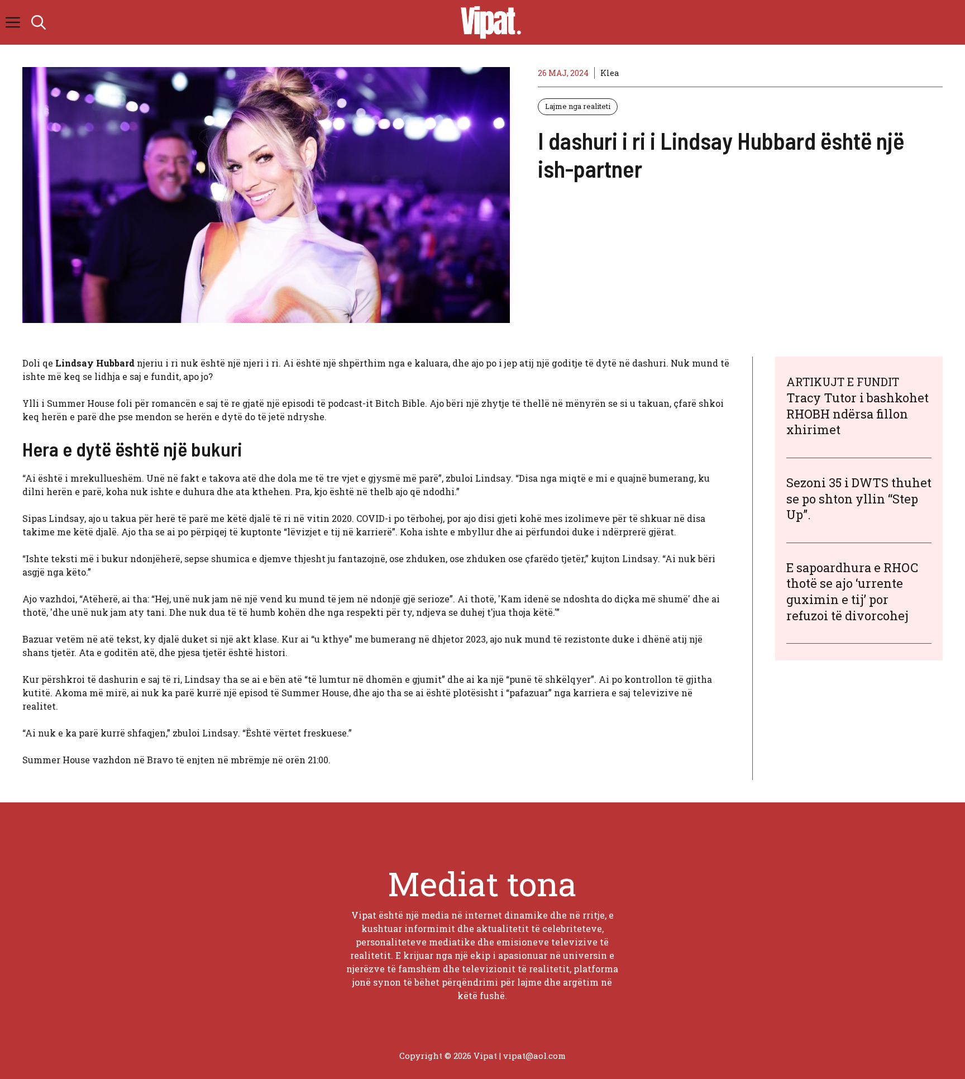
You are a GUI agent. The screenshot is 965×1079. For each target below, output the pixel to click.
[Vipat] (488, 22)
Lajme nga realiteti (577, 106)
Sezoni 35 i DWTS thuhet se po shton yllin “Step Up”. (858, 498)
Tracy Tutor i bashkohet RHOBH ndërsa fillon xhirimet (857, 413)
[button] (38, 22)
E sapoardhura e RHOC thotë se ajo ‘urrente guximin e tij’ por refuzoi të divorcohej (852, 591)
